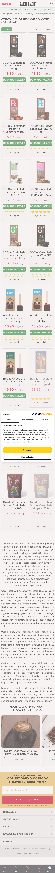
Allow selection (28, 457)
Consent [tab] (10, 420)
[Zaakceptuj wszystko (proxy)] (27, 450)
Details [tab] (45, 420)
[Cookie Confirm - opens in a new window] (42, 414)
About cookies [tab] (27, 420)
